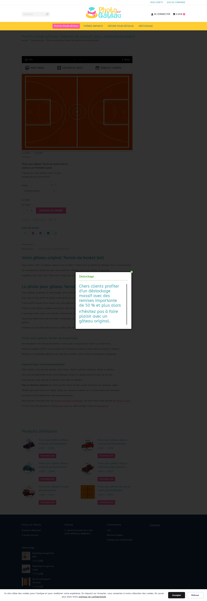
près (131, 272)
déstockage (99, 291)
